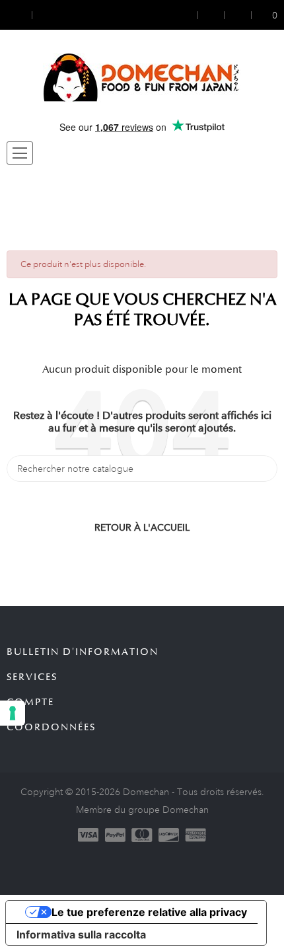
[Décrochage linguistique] (44, 15)
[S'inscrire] (211, 15)
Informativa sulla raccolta (81, 934)
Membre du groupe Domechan (142, 810)
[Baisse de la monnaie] (19, 15)
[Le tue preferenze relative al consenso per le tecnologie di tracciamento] (12, 713)
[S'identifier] (189, 15)
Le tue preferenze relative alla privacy (149, 912)
